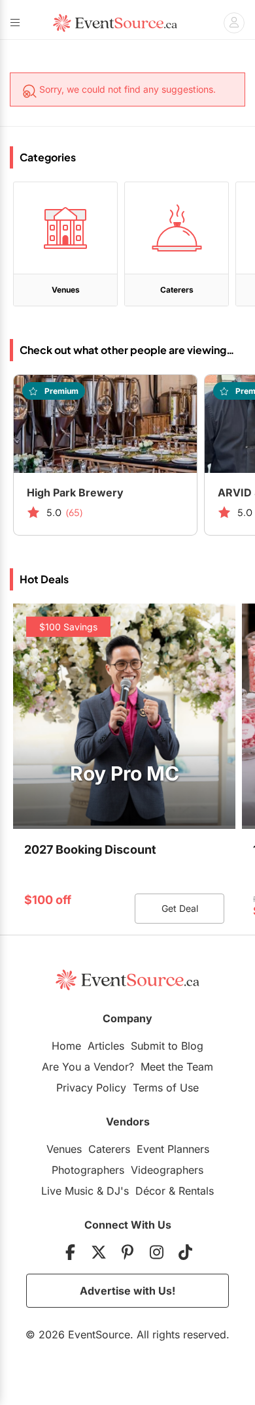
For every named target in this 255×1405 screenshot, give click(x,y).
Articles (106, 1045)
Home (66, 1045)
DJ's (118, 1190)
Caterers (109, 1148)
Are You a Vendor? (88, 1066)
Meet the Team (177, 1066)
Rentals (196, 1190)
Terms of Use (166, 1087)
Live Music (67, 1190)
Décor (150, 1190)
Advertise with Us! (127, 1290)
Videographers (167, 1169)
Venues (64, 1148)
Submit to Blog (167, 1045)
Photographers (88, 1169)
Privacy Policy (91, 1087)
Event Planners (173, 1148)
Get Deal (180, 908)
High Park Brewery (75, 492)
